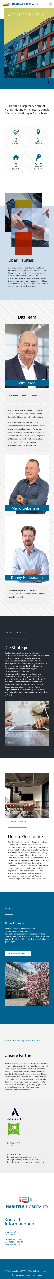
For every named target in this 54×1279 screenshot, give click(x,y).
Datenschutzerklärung (21, 1275)
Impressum (37, 1275)
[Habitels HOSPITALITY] (20, 4)
